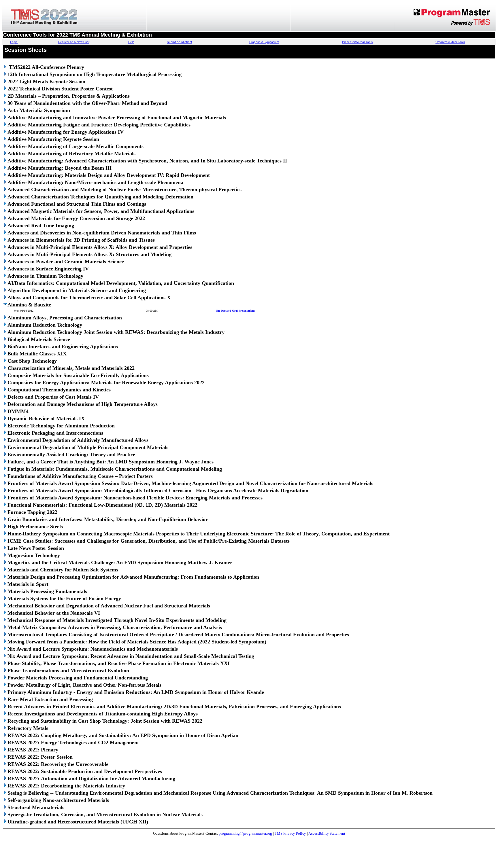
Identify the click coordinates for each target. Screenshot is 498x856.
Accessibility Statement (326, 833)
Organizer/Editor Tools (450, 41)
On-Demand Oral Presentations (235, 310)
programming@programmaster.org (245, 833)
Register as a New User (73, 41)
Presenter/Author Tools (357, 41)
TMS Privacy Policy (290, 833)
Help (131, 41)
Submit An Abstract (179, 41)
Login (14, 41)
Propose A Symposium (264, 41)
